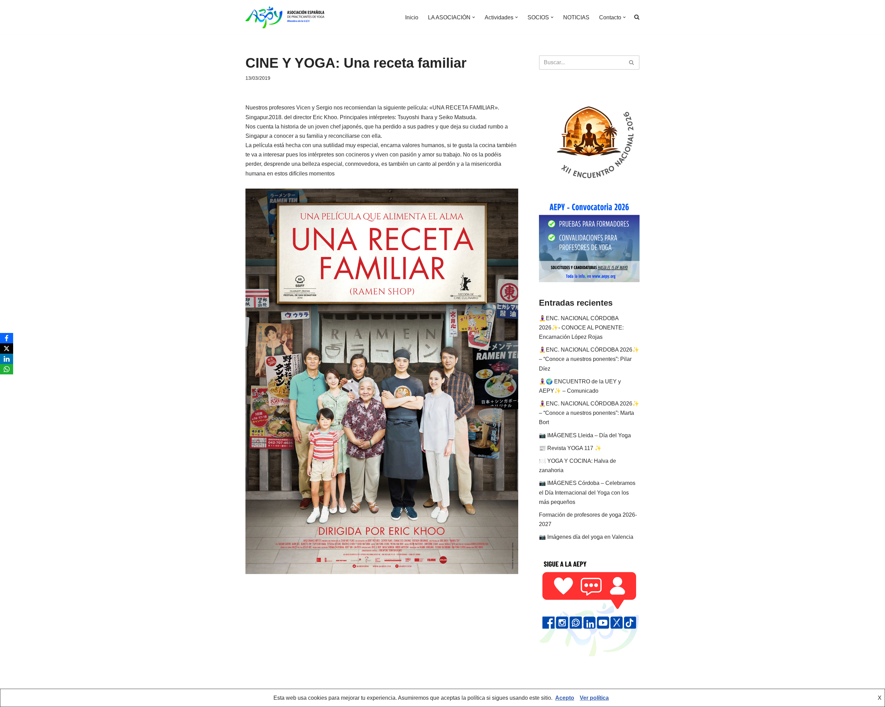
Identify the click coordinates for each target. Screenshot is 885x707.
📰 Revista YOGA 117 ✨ (570, 448)
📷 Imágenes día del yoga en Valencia (586, 537)
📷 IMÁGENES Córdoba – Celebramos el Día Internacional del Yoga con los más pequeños (587, 492)
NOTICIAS (576, 17)
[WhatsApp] (6, 369)
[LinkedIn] (6, 359)
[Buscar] (632, 62)
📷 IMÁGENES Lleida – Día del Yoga (585, 435)
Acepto (564, 698)
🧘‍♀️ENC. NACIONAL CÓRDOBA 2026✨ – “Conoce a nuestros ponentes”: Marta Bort (589, 413)
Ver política (594, 698)
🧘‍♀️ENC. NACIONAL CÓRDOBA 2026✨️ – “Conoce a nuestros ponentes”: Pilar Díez (589, 359)
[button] (473, 17)
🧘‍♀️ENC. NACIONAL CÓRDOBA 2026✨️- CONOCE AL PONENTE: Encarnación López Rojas (581, 327)
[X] (6, 348)
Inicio (411, 17)
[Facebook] (6, 338)
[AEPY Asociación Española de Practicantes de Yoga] (284, 17)
